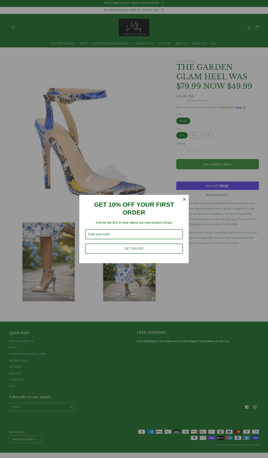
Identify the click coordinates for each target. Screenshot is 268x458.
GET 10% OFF (134, 248)
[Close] (184, 199)
